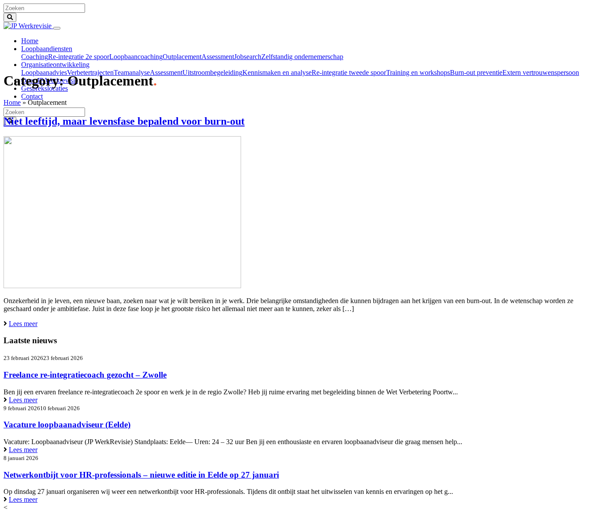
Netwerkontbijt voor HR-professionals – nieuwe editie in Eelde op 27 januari (141, 474)
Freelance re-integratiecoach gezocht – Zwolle (85, 374)
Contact (32, 96)
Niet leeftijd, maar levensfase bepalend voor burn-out (124, 121)
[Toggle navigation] (56, 28)
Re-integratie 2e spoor (78, 56)
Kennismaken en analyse (277, 72)
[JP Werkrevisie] (28, 26)
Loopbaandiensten (46, 48)
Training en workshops (418, 72)
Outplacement (182, 56)
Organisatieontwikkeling (55, 64)
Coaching (34, 56)
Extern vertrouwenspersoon (540, 72)
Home (29, 41)
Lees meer (23, 323)
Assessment (217, 56)
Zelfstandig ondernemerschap (302, 56)
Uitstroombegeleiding (212, 72)
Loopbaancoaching (136, 56)
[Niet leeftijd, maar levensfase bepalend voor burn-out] (122, 285)
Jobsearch (247, 56)
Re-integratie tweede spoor (349, 72)
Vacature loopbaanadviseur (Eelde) (67, 424)
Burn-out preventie (476, 72)
